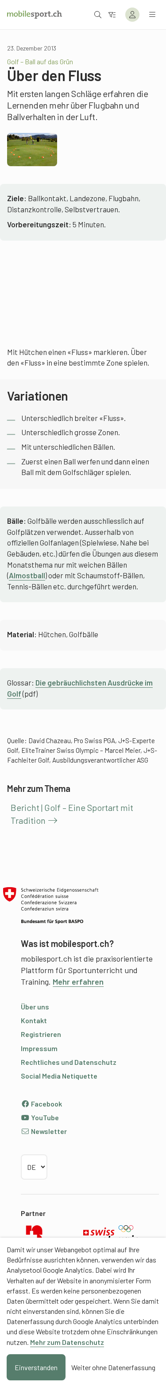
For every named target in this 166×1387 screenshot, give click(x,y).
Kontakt (34, 1020)
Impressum (39, 1048)
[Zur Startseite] (34, 14)
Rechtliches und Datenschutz (68, 1062)
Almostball (27, 575)
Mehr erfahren (78, 981)
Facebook (46, 1103)
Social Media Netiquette (59, 1075)
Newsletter (48, 1131)
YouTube (44, 1117)
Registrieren (41, 1034)
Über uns (35, 1006)
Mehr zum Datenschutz (67, 1342)
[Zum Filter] (112, 14)
